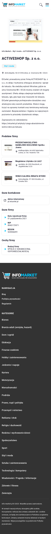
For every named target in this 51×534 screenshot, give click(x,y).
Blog (4, 294)
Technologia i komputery (14, 470)
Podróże (6, 395)
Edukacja (6, 342)
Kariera (5, 372)
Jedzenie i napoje (10, 365)
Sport (4, 448)
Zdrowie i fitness (10, 485)
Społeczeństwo (9, 440)
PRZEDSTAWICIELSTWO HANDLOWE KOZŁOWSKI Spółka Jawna (29, 145)
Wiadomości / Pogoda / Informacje (19, 478)
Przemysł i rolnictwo (12, 410)
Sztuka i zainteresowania (14, 463)
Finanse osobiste (10, 350)
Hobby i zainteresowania (14, 357)
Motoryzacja (8, 380)
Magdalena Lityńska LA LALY (28, 161)
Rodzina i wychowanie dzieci (16, 433)
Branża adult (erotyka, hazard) (17, 327)
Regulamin (6, 304)
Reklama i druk (9, 418)
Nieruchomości (9, 387)
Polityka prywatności (11, 299)
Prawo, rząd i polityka (12, 402)
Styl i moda (9, 66)
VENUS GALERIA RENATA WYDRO (30, 176)
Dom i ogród (8, 335)
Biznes (5, 320)
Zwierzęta (7, 493)
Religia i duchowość (12, 425)
